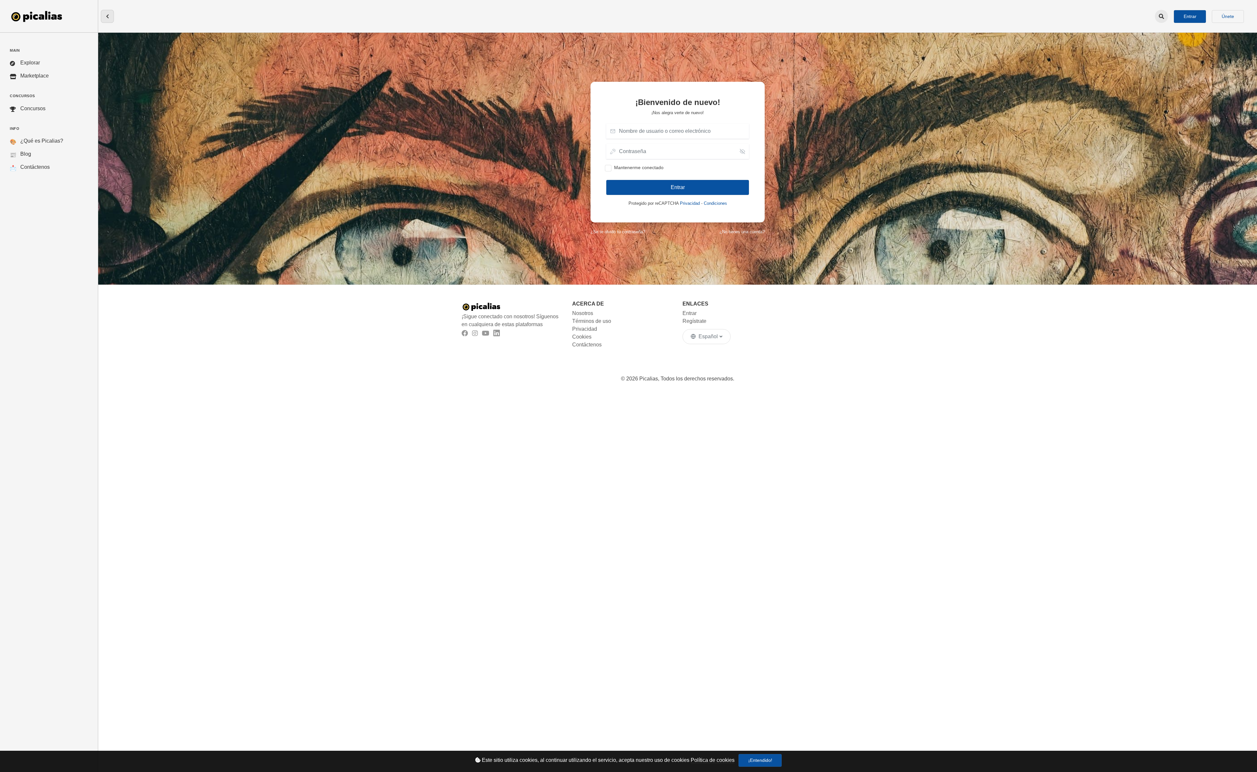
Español (708, 336)
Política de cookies (713, 760)
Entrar (1190, 16)
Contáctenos (587, 344)
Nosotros (582, 313)
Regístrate (694, 321)
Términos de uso (591, 321)
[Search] (1161, 16)
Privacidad (690, 203)
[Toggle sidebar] (107, 16)
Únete (1228, 16)
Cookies (582, 337)
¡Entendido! (760, 760)
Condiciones (715, 203)
